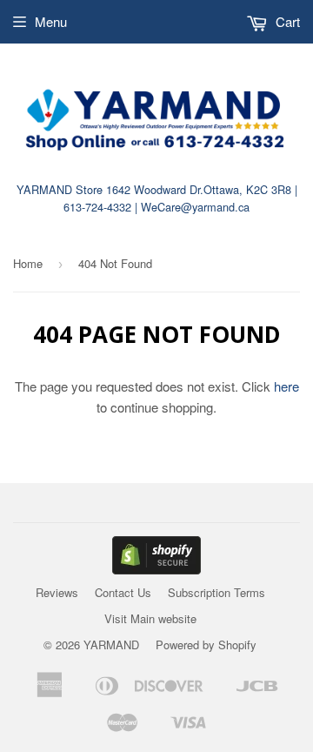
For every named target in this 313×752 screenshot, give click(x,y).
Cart (286, 21)
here (286, 386)
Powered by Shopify (206, 644)
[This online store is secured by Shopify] (156, 569)
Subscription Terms (216, 592)
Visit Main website (150, 618)
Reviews (57, 592)
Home (28, 263)
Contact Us (123, 592)
